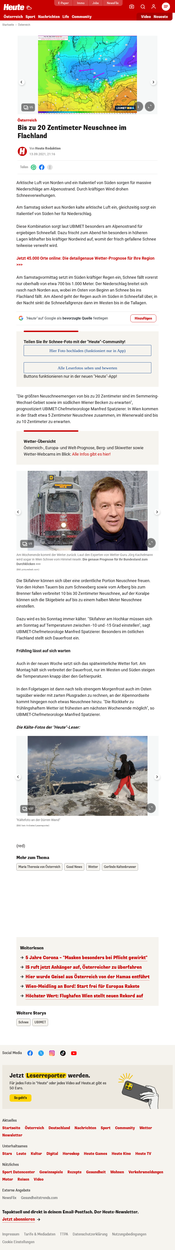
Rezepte (74, 1172)
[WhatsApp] (33, 167)
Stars (7, 1153)
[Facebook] (41, 167)
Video (146, 16)
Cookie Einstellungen (18, 1242)
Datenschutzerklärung (90, 1234)
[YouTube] (74, 1052)
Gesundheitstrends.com (39, 1198)
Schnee (23, 1022)
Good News (74, 867)
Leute (21, 1153)
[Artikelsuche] (142, 6)
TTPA (64, 1234)
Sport (30, 16)
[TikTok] (63, 1052)
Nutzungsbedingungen (129, 1234)
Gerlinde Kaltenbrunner (120, 867)
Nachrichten (85, 1128)
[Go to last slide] (22, 82)
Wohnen (117, 1172)
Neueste (161, 16)
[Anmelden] (153, 6)
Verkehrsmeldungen (146, 1172)
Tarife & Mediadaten (39, 1234)
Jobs (96, 3)
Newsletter (12, 1135)
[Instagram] (52, 1052)
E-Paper (63, 3)
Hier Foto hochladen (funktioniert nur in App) (87, 350)
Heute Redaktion (48, 148)
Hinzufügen (143, 318)
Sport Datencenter (18, 1172)
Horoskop (71, 1153)
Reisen (23, 1179)
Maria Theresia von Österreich (39, 867)
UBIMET (40, 1022)
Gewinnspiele (51, 1172)
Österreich (13, 16)
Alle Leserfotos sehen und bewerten (87, 368)
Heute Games (95, 1153)
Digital (52, 1153)
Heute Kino (121, 1153)
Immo (81, 3)
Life (65, 16)
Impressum (10, 1234)
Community (82, 16)
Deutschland (59, 1128)
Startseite (8, 24)
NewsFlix (112, 3)
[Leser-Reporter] (131, 6)
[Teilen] (50, 167)
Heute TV (143, 1153)
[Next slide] (153, 82)
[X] (41, 1052)
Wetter (93, 867)
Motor (7, 1179)
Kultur (36, 1153)
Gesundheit (96, 1172)
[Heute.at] (13, 7)
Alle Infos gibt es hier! (91, 454)
